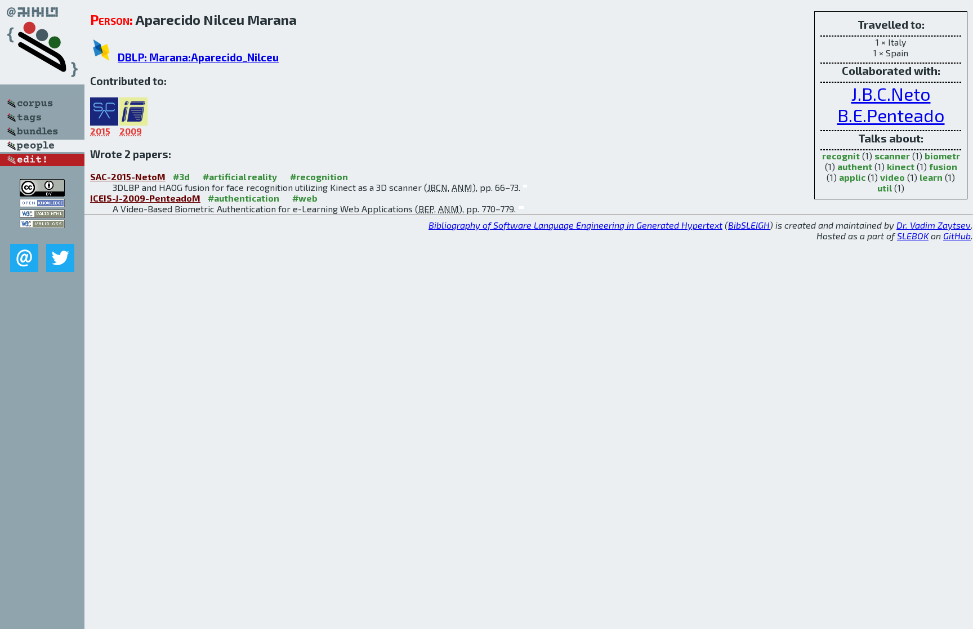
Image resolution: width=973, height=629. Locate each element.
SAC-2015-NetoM (128, 176)
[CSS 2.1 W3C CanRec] (42, 235)
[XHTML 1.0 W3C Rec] (42, 214)
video (892, 177)
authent (854, 166)
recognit (841, 155)
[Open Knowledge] (42, 203)
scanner (892, 155)
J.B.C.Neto (891, 93)
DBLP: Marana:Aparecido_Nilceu (198, 57)
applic (852, 177)
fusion (943, 166)
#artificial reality (240, 176)
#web (305, 198)
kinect (900, 166)
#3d (181, 176)
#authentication (243, 198)
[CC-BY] (42, 193)
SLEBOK (913, 235)
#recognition (319, 176)
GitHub (957, 235)
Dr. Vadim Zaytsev (933, 225)
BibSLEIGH (749, 225)
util (884, 187)
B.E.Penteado (891, 115)
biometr (942, 155)
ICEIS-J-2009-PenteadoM (145, 198)
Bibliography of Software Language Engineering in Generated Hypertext (575, 225)
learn (931, 177)
